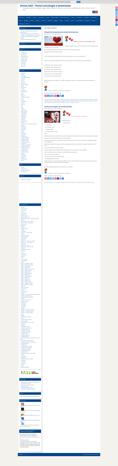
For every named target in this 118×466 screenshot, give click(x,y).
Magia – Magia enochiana (26, 276)
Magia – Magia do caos (26, 271)
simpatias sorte (24, 150)
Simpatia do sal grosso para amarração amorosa (61, 32)
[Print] (116, 22)
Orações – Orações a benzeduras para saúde (30, 294)
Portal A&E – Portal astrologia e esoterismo (45, 5)
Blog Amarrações (24, 386)
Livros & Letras (24, 259)
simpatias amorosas (66, 102)
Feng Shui (86, 17)
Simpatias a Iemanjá (25, 326)
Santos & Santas (24, 321)
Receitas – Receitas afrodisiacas (27, 309)
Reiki (22, 314)
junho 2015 (23, 64)
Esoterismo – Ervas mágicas (27, 242)
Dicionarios (23, 90)
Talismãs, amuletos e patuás (27, 358)
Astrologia (23, 214)
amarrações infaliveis (74, 99)
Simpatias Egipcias (25, 343)
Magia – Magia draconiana (26, 273)
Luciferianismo (24, 260)
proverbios (23, 129)
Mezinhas (26, 20)
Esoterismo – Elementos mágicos (28, 241)
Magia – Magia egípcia (25, 274)
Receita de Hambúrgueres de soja (28, 39)
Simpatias (87, 20)
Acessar (22, 167)
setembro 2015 (24, 60)
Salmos (67, 20)
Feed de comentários (25, 170)
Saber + (61, 20)
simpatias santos (24, 149)
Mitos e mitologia (24, 287)
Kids (22, 105)
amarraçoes (48, 99)
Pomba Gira (23, 302)
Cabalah (22, 229)
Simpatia (75, 41)
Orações (37, 20)
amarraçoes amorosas (55, 99)
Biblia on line (23, 224)
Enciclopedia (23, 238)
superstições (23, 156)
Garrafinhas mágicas (25, 97)
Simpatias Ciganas (25, 139)
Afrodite (22, 74)
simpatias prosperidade (26, 144)
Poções (22, 125)
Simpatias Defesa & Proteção (27, 340)
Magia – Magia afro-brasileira (27, 264)
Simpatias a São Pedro (25, 332)
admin (53, 33)
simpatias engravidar (25, 142)
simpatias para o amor (74, 102)
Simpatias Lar (24, 344)
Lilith (22, 107)
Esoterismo (79, 17)
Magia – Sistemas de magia (27, 284)
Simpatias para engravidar (26, 347)
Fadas (22, 94)
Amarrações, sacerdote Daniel (27, 385)
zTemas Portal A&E (25, 367)
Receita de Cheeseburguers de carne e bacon (31, 35)
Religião (56, 20)
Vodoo (22, 364)
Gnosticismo (23, 253)
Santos (72, 20)
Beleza (22, 86)
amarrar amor (52, 100)
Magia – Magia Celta (25, 267)
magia (22, 108)
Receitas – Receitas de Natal (27, 311)
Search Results (79, 20)
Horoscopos (93, 17)
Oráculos (44, 20)
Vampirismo (23, 363)
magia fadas (23, 114)
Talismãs (23, 157)
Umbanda (21, 23)
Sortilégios (23, 356)
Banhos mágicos (55, 17)
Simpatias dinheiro (25, 140)
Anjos (48, 17)
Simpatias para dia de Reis (26, 346)
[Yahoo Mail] (116, 20)
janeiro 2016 (23, 55)
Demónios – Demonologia (26, 232)
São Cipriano (23, 133)
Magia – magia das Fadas (26, 270)
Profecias (23, 307)
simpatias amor (58, 102)
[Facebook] (116, 12)
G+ (25, 454)
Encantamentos (24, 91)
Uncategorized (24, 158)
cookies (22, 88)
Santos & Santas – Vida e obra (27, 322)
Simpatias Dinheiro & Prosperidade (28, 342)
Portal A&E (23, 126)
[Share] (116, 25)
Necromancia (24, 288)
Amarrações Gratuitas (25, 77)
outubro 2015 (24, 59)
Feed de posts (24, 168)
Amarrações (41, 17)
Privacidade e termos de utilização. (28, 441)
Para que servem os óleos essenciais (29, 123)
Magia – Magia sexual (25, 280)
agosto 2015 (23, 62)
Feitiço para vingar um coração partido (58, 106)
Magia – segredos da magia (27, 283)
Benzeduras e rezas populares (27, 221)
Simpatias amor (61, 90)
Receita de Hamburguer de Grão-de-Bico (30, 33)
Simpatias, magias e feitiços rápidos (28, 353)
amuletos (23, 78)
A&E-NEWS (28, 17)
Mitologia (23, 119)
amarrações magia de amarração (85, 99)
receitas (22, 130)
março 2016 (23, 52)
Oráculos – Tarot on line (26, 300)
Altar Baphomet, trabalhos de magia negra (30, 382)
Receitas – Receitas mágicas (27, 312)
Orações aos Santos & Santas (27, 297)
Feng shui (23, 95)
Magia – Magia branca (25, 266)
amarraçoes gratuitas (64, 99)
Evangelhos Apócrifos (25, 249)
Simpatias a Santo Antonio (26, 328)
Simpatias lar (23, 143)
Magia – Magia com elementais (27, 269)
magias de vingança (74, 100)
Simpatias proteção (25, 146)
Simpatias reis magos (25, 147)
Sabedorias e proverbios (26, 316)
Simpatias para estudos (26, 349)
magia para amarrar (66, 100)
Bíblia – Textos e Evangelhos (27, 222)
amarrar (75, 46)
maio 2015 (23, 66)
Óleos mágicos (24, 291)
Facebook (21, 454)
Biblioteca (23, 225)
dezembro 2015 (24, 56)
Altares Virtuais (24, 208)
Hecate (22, 100)
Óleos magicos (24, 121)
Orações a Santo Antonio (26, 295)
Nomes (32, 20)
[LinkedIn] (116, 10)
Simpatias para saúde (25, 350)
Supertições (23, 357)
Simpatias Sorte (24, 351)
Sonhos (93, 20)
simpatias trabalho (25, 151)
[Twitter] (116, 15)
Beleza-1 (23, 220)
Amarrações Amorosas (26, 383)
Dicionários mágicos (25, 235)
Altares (35, 17)
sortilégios (23, 154)
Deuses (73, 17)
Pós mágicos (23, 128)
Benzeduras (23, 87)
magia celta (23, 109)
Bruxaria (22, 227)
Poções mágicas (24, 301)
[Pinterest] (116, 7)
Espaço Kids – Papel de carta (27, 246)
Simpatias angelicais (25, 335)
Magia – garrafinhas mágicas (27, 263)
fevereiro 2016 (24, 53)
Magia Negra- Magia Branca (27, 387)
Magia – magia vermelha (26, 281)
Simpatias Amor (24, 333)
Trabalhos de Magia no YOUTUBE (28, 389)
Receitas (50, 20)
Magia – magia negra (25, 279)
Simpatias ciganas (25, 336)
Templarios (23, 360)
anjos (22, 80)
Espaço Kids (23, 243)
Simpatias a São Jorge (25, 330)
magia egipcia (24, 112)
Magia (20, 20)
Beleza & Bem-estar (65, 17)
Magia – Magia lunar (25, 277)
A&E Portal (21, 17)
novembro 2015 (24, 57)
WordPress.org (24, 171)
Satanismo (23, 323)
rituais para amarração (83, 100)
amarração (88, 41)
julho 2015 (23, 63)
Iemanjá (22, 102)
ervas (22, 93)
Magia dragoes (24, 111)
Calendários (23, 231)
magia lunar (23, 115)
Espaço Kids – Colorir (25, 245)
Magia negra (67, 90)
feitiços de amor (58, 100)
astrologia (23, 83)
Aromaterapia (24, 213)
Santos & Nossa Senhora (26, 319)
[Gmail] (116, 17)
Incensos (23, 104)
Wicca (27, 23)
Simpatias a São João (25, 329)
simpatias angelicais (25, 137)
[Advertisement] (30, 192)
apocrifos (23, 81)
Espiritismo (23, 248)
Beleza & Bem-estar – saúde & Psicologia (29, 218)
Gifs (22, 98)
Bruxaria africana (24, 228)
